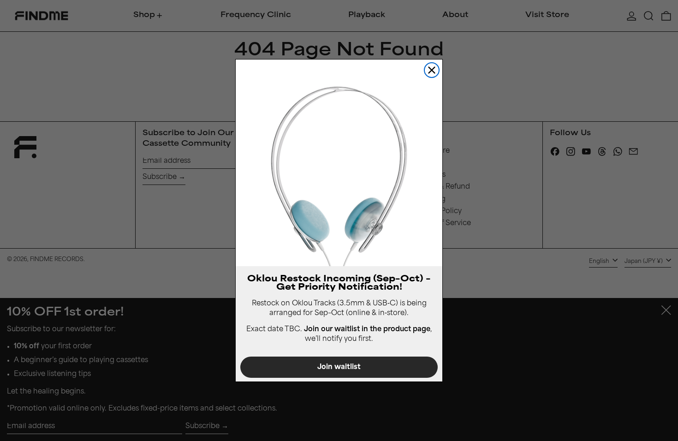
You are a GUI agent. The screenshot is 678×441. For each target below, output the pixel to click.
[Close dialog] (431, 70)
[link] (339, 163)
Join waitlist (339, 367)
